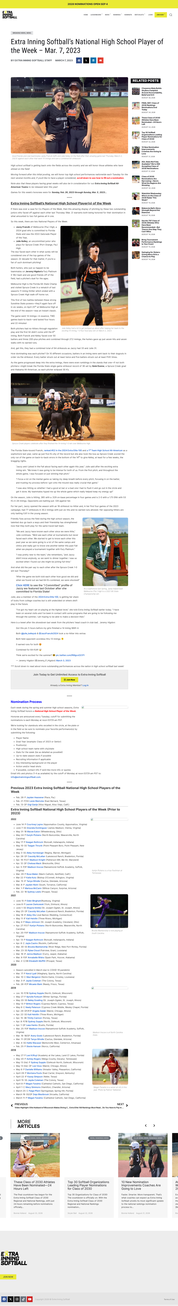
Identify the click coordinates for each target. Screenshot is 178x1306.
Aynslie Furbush (34, 996)
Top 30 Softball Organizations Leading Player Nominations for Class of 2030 (152, 135)
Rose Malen (32, 874)
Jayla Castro (31, 943)
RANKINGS (117, 15)
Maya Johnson (32, 922)
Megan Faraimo (33, 1083)
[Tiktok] (23, 1299)
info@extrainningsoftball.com (26, 777)
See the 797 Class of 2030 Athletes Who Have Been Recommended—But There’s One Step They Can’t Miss (151, 226)
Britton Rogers (33, 1003)
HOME (86, 15)
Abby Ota (31, 915)
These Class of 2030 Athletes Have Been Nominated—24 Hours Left (151, 121)
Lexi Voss (37, 1066)
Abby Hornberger (35, 852)
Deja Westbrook (41, 1094)
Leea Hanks (32, 1025)
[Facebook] (4, 1299)
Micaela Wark (35, 984)
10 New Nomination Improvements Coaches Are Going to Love (151, 150)
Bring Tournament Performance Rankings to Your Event (152, 242)
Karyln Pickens (34, 835)
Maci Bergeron (33, 977)
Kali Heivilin (32, 918)
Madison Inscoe (35, 867)
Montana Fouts (34, 1073)
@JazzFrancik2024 (48, 633)
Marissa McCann (33, 888)
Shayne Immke (34, 907)
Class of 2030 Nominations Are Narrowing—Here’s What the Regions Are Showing (151, 180)
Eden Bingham (34, 900)
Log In (85, 685)
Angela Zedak (39, 1011)
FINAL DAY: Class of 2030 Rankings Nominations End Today (150, 106)
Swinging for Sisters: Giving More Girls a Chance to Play (151, 254)
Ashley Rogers (34, 1059)
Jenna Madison (34, 954)
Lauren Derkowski (35, 904)
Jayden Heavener (35, 797)
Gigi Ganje (32, 804)
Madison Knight (37, 860)
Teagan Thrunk (34, 845)
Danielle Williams (33, 1069)
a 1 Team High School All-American (105, 450)
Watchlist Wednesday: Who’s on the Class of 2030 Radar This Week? (152, 196)
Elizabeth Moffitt (37, 961)
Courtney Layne (35, 824)
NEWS (107, 15)
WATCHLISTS (139, 15)
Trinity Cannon (34, 1018)
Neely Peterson (33, 1007)
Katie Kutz (31, 877)
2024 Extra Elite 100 (48, 597)
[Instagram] (17, 1299)
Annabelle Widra (36, 957)
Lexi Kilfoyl (31, 1055)
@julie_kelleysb (28, 633)
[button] (79, 60)
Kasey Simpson (35, 1076)
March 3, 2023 (63, 660)
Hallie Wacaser (34, 1043)
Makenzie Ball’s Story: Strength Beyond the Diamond (151, 210)
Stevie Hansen (33, 1046)
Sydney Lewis (34, 891)
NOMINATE (128, 15)
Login (150, 15)
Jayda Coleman (33, 980)
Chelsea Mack (34, 863)
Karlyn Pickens (37, 925)
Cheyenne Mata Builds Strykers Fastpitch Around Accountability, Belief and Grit (152, 91)
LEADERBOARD (96, 15)
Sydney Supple (36, 993)
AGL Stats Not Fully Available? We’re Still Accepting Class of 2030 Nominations (151, 165)
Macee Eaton (33, 831)
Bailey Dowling (35, 1000)
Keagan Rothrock (34, 842)
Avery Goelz (37, 1035)
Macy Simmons (33, 1087)
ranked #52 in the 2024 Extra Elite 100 (63, 450)
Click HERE (23, 585)
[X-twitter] (10, 1299)
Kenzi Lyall (31, 973)
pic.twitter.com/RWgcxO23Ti (70, 655)
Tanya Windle (33, 881)
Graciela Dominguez (37, 828)
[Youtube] (30, 1299)
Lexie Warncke (36, 801)
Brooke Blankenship (38, 946)
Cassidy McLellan (36, 856)
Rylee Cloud (34, 950)
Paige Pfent (34, 1090)
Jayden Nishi (31, 884)
